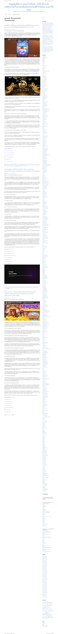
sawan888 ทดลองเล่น (45, 311)
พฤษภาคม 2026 (44, 559)
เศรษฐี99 (43, 487)
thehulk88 (44, 358)
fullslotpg (43, 144)
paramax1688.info (45, 242)
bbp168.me (44, 99)
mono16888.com (45, 227)
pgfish (43, 253)
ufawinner (44, 377)
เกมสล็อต (43, 467)
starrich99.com (44, 350)
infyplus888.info (44, 170)
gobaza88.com (44, 155)
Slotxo (43, 338)
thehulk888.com (44, 359)
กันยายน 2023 (44, 594)
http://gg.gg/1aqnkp (7, 259)
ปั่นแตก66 (43, 424)
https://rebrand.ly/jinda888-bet (9, 152)
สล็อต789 (43, 444)
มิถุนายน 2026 (44, 558)
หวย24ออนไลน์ (44, 464)
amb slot (43, 87)
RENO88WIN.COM (45, 296)
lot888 (43, 197)
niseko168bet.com (45, 231)
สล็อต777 (43, 443)
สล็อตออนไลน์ (11, 164)
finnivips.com (44, 138)
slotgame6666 (44, 337)
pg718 (43, 250)
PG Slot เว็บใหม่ (44, 247)
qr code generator (45, 291)
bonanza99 (44, 112)
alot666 (43, 86)
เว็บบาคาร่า (44, 476)
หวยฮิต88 (43, 465)
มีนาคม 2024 (44, 588)
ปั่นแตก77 (43, 425)
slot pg (43, 335)
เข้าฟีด (43, 624)
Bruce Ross (14, 297)
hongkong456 (44, 163)
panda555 (44, 241)
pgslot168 (44, 261)
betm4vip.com (44, 106)
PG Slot (43, 245)
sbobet (43, 313)
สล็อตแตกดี (44, 456)
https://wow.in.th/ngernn (8, 405)
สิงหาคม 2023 (44, 595)
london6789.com (45, 196)
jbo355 (43, 173)
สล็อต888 (43, 445)
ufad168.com (44, 371)
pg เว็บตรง (44, 249)
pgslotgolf (44, 270)
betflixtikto (44, 102)
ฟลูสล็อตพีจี (44, 432)
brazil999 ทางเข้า (45, 116)
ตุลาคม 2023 (44, 593)
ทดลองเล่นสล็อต (44, 414)
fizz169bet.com (44, 141)
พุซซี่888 (43, 431)
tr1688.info (44, 365)
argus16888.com (45, 89)
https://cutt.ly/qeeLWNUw (8, 161)
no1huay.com (44, 235)
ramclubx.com (44, 292)
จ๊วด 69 (43, 409)
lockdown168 (44, 194)
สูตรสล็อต (43, 459)
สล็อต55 (43, 440)
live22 (43, 544)
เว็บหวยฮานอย (44, 485)
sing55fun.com (44, 327)
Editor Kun (14, 29)
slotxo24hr (44, 339)
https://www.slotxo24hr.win (46, 516)
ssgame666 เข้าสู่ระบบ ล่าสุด (46, 348)
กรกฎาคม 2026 (44, 557)
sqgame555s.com (45, 343)
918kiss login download (46, 70)
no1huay (43, 234)
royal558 (43, 303)
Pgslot (5, 202)
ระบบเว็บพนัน (44, 434)
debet (43, 127)
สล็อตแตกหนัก (24, 164)
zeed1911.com (44, 401)
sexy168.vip (44, 318)
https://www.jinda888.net (46, 512)
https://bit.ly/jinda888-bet (8, 150)
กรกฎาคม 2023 (44, 596)
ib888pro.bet (44, 167)
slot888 (17, 110)
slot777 (43, 336)
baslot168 (44, 98)
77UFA (43, 66)
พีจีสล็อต (43, 430)
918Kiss (43, 69)
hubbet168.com (44, 166)
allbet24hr (44, 84)
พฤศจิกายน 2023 (44, 592)
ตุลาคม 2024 (44, 580)
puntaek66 (44, 284)
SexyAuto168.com (45, 322)
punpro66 (44, 533)
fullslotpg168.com (45, 145)
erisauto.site (44, 131)
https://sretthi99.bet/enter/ (46, 164)
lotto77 (43, 199)
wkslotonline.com (45, 393)
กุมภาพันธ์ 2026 (44, 562)
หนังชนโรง (33, 164)
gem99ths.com (44, 152)
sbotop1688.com (45, 314)
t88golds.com (44, 354)
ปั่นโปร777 (44, 426)
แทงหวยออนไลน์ (34, 287)
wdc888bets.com (45, 390)
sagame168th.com (45, 310)
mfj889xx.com (44, 221)
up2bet (43, 380)
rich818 (43, 299)
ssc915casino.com (45, 347)
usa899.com (44, 381)
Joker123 (43, 176)
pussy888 (43, 514)
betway (43, 107)
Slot (9, 288)
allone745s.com (44, 85)
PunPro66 (44, 280)
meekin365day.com (45, 217)
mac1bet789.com (45, 208)
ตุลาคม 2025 (44, 567)
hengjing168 (44, 161)
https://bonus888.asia (45, 511)
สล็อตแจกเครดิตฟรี (19, 164)
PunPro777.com (44, 283)
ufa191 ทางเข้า (44, 367)
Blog (6, 14)
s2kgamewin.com (45, 306)
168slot (43, 58)
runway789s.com (45, 305)
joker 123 (43, 504)
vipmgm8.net (44, 389)
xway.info (43, 398)
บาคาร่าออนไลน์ (44, 421)
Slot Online (44, 334)
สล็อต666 (43, 442)
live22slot (43, 191)
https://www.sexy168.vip (46, 549)
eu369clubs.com (44, 132)
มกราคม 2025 (44, 577)
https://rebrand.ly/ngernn (8, 403)
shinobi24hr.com (45, 326)
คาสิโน (43, 407)
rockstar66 (44, 302)
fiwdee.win (44, 140)
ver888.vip (44, 386)
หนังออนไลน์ (37, 164)
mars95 (43, 215)
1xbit (43, 64)
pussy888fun (44, 288)
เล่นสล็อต (43, 472)
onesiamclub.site (45, 237)
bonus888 (44, 113)
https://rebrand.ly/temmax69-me (9, 253)
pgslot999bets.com (45, 267)
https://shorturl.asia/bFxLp (8, 261)
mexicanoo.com (44, 219)
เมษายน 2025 (44, 573)
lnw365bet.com (44, 192)
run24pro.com (44, 304)
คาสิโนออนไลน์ (44, 408)
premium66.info (44, 275)
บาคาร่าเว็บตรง (44, 422)
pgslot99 (43, 264)
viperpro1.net (44, 388)
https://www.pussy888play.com (47, 537)
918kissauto (44, 72)
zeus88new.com (44, 404)
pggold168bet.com (45, 256)
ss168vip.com (44, 345)
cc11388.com (44, 121)
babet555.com (44, 91)
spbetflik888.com (45, 342)
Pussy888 (43, 286)
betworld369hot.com (45, 109)
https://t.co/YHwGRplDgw (9, 407)
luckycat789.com (45, 202)
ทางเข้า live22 (44, 415)
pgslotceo (44, 268)
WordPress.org (44, 626)
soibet (43, 340)
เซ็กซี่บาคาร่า (44, 469)
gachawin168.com (45, 148)
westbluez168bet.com (45, 391)
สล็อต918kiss (51, 614)
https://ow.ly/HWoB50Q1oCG (9, 401)
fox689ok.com (44, 142)
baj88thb (43, 94)
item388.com (44, 171)
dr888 (43, 128)
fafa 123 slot (44, 133)
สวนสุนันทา (27, 164)
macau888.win (44, 210)
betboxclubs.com (45, 101)
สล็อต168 (43, 436)
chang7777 (44, 122)
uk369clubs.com (44, 379)
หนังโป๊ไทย (44, 518)
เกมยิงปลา (34, 286)
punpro (43, 279)
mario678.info (44, 214)
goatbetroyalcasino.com (46, 154)
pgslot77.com (44, 263)
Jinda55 (43, 174)
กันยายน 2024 (44, 581)
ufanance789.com (45, 375)
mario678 (43, 213)
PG (44, 605)
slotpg (43, 517)
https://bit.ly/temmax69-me (8, 251)
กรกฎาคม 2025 (44, 570)
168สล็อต (43, 59)
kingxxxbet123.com (45, 183)
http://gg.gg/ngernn (7, 411)
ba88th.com (44, 90)
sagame (43, 307)
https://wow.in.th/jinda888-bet (9, 154)
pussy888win (44, 290)
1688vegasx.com (45, 57)
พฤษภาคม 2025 (44, 572)
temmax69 (31, 177)
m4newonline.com (45, 206)
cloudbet (43, 124)
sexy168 (43, 317)
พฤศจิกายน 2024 (44, 579)
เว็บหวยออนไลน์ (30, 287)
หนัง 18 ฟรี (30, 164)
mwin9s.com (44, 228)
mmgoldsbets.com (45, 224)
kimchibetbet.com (45, 181)
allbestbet (44, 83)
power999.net (44, 274)
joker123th (44, 177)
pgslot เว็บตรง (44, 260)
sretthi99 (43, 344)
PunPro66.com (44, 281)
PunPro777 (44, 282)
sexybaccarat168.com (45, 323)
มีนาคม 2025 (44, 574)
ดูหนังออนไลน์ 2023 (45, 413)
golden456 (44, 156)
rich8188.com (44, 300)
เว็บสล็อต (20, 287)
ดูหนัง (43, 411)
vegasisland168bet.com (46, 383)
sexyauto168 (44, 321)
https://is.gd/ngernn (7, 409)
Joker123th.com (44, 178)
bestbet (43, 100)
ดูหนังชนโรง (44, 548)
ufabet (43, 369)
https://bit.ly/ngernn (7, 399)
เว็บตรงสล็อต (44, 474)
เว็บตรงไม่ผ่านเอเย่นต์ (45, 475)
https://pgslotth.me (45, 523)
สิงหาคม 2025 (44, 569)
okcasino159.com (45, 236)
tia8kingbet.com (44, 360)
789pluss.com (44, 67)
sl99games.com (44, 332)
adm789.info (44, 79)
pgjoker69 (44, 258)
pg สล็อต (43, 248)
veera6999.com (44, 382)
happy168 (44, 159)
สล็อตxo (8, 164)
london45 (43, 195)
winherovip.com (44, 392)
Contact (9, 14)
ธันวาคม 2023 (44, 591)
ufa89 (43, 368)
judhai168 (43, 180)
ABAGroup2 (44, 75)
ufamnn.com (44, 372)
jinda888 (43, 175)
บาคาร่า (43, 419)
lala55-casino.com (45, 184)
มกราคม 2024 (44, 590)
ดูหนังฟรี (43, 546)
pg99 (43, 252)
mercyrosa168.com (45, 218)
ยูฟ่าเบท (43, 433)
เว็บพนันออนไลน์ (16, 287)
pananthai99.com (45, 240)
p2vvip (43, 239)
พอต (43, 429)
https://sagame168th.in (46, 534)
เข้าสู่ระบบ (43, 623)
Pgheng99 (44, 257)
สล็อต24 (43, 437)
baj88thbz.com (44, 95)
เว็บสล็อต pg (25, 287)
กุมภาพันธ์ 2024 (44, 589)
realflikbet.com (44, 294)
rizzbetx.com (44, 301)
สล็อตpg (43, 446)
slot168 (43, 505)
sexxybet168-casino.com (46, 316)
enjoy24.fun (44, 130)
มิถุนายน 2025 (44, 571)
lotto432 (43, 198)
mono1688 (44, 226)
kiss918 (43, 522)
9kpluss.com (44, 73)
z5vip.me (43, 400)
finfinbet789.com (45, 137)
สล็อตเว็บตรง (15, 164)
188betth (43, 62)
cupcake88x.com (45, 126)
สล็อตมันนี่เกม (44, 450)
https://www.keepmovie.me (46, 547)
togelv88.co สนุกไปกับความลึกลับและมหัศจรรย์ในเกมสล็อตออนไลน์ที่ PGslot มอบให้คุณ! (29, 6)
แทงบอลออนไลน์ (44, 488)
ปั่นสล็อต (43, 423)
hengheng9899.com (45, 160)
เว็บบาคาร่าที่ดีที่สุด (9, 287)
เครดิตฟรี (43, 468)
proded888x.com (45, 278)
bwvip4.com (44, 118)
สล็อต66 (43, 441)
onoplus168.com (45, 238)
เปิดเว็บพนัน (37, 286)
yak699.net (44, 399)
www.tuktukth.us (45, 396)
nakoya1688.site (45, 229)
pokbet (43, 273)
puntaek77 (44, 285)
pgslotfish (44, 269)
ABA (43, 74)
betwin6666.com (45, 108)
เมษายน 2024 (44, 587)
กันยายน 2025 (44, 568)
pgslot (43, 513)
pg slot (43, 521)
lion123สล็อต (44, 187)
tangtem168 (44, 355)
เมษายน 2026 (44, 560)
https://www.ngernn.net (46, 551)
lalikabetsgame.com (45, 185)
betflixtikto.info (44, 105)
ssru (43, 349)
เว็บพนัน (13, 287)
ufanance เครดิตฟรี (48, 610)
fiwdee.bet (44, 139)
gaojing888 (44, 151)
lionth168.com (44, 188)
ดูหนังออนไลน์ (44, 412)
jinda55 (43, 603)
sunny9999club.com (45, 353)
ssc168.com (44, 346)
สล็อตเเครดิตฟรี (44, 454)
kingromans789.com (45, 182)
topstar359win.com (45, 364)
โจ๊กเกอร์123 (44, 490)
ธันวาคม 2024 (44, 578)
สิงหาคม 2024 (44, 582)
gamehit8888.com (45, 150)
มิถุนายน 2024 (44, 584)
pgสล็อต (43, 272)
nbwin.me (43, 230)
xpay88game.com (45, 397)
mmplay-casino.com (45, 225)
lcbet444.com (44, 186)
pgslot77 (43, 262)
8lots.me (43, 68)
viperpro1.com (44, 387)
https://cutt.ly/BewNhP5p (8, 263)
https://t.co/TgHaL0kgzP (8, 257)
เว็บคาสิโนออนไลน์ (45, 473)
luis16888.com (44, 203)
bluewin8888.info (45, 111)
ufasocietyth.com (45, 376)
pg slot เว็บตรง (44, 246)
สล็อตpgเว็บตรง (44, 447)
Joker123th (51, 603)
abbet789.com (44, 76)
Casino (43, 120)
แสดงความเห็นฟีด (45, 625)
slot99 (43, 507)
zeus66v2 (43, 403)
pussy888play (44, 289)
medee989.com (44, 216)
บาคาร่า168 (44, 420)
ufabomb (43, 370)
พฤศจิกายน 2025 (44, 566)
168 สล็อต (43, 56)
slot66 (43, 508)
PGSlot (43, 259)
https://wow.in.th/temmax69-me (10, 255)
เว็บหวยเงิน (6, 340)
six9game (43, 329)
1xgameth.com (44, 65)
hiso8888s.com (44, 162)
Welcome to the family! (15, 14)
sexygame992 (44, 324)
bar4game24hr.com (45, 97)
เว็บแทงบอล (44, 486)
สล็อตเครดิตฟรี (44, 452)
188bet (43, 61)
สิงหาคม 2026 (44, 556)
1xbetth (43, 63)
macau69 (43, 209)
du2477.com (44, 129)
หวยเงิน (16, 360)
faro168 (43, 134)
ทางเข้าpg (43, 418)
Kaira (10, 633)
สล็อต (11, 288)
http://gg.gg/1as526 (7, 159)
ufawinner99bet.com (45, 378)
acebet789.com (44, 78)
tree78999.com (44, 366)
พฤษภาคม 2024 (44, 585)
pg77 (43, 251)
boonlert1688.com (45, 115)
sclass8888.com (44, 315)
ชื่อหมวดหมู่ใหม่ (44, 410)
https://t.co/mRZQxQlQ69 (9, 157)
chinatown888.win (45, 123)
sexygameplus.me (45, 325)
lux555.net (44, 204)
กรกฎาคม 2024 (44, 583)
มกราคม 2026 (44, 563)
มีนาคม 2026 (44, 561)
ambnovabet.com (45, 88)
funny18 (43, 520)
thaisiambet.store (45, 357)
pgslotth (43, 271)
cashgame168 (44, 119)
